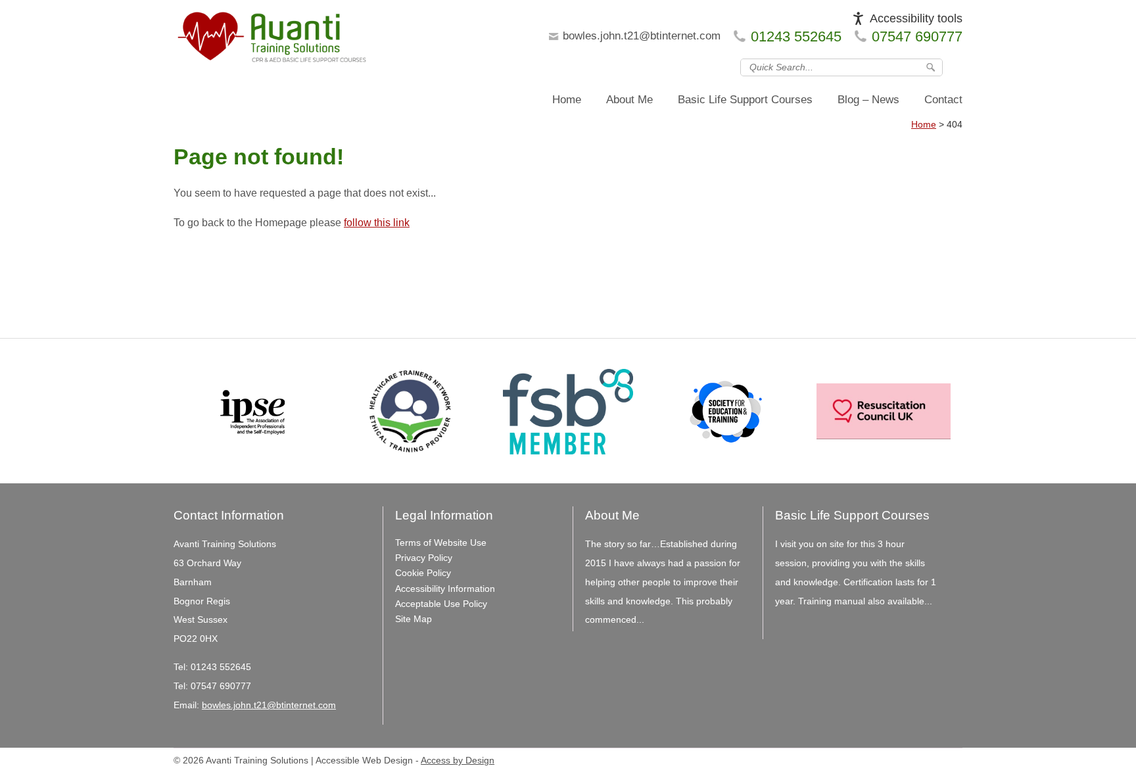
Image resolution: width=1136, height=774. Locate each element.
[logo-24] (272, 41)
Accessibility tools (916, 18)
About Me (629, 99)
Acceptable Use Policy (441, 603)
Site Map (413, 619)
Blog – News (868, 99)
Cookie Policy (423, 573)
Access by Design (457, 760)
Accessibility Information (445, 588)
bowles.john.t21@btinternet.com (642, 36)
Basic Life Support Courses (745, 99)
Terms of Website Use (440, 542)
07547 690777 (917, 36)
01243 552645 (796, 36)
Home (566, 99)
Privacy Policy (423, 557)
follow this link (377, 222)
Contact (943, 99)
